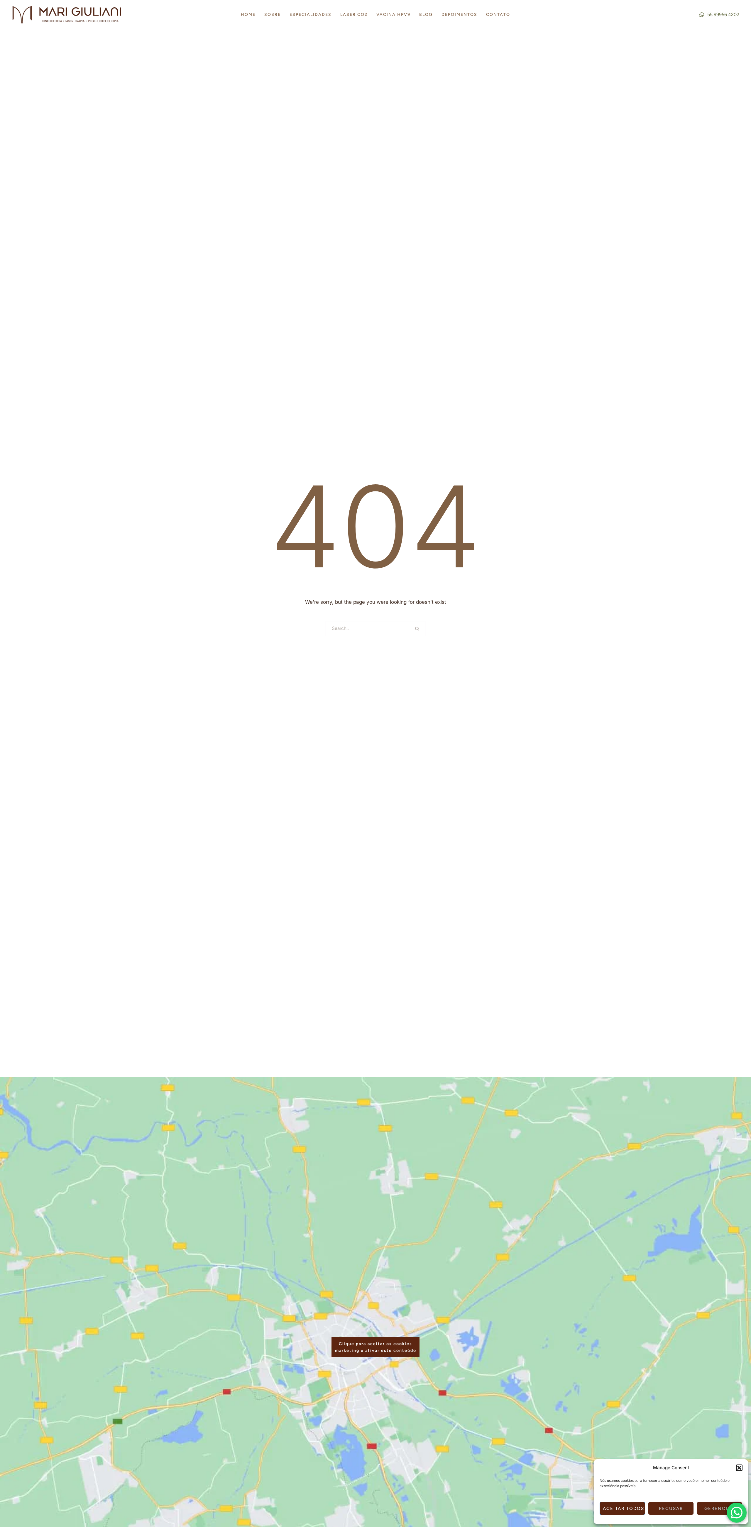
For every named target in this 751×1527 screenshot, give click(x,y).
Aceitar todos (623, 1508)
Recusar (671, 1508)
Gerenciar (719, 1508)
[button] (739, 1468)
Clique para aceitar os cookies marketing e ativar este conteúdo (375, 1347)
